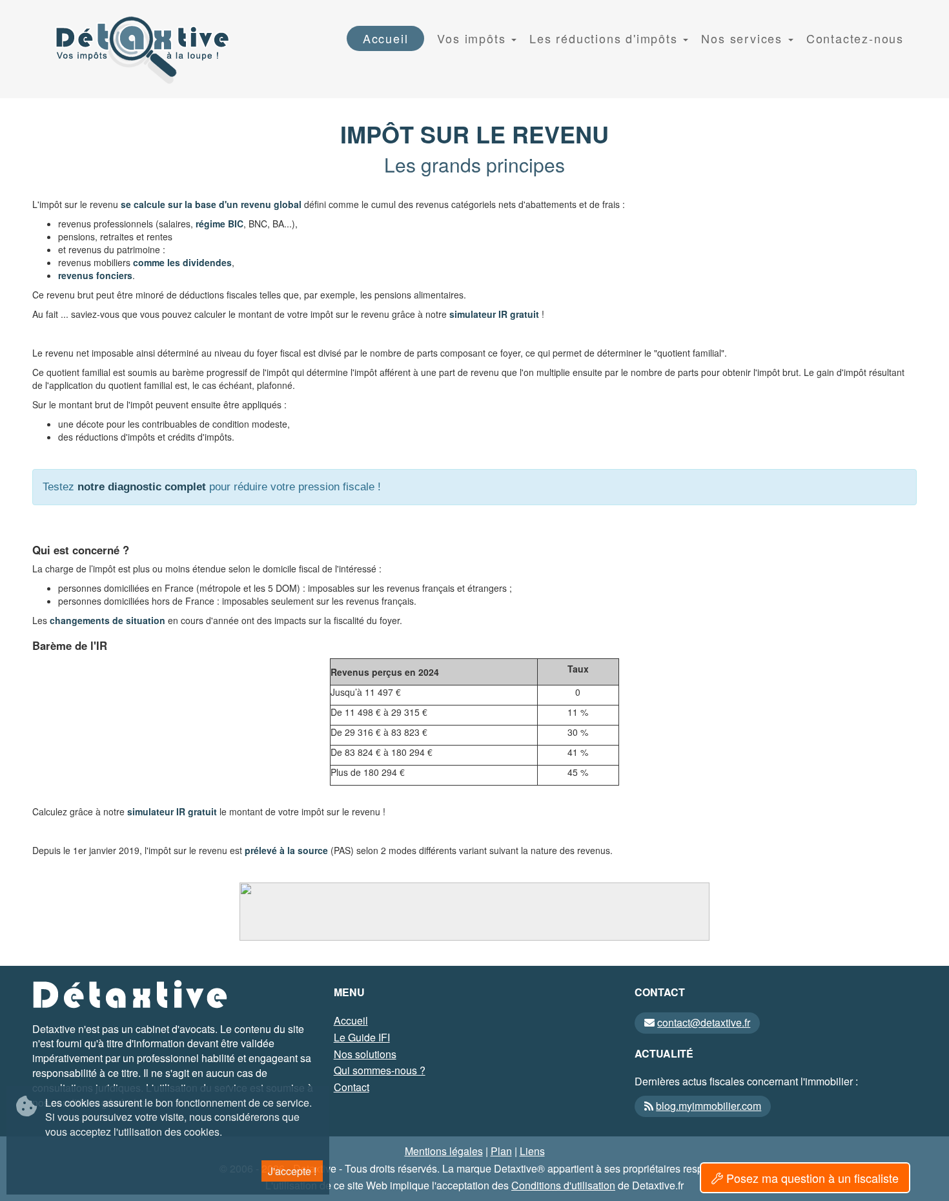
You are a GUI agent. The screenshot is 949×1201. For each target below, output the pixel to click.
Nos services (743, 38)
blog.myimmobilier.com (708, 1105)
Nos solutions (365, 1054)
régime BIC (219, 223)
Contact (351, 1087)
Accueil (386, 38)
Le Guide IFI (362, 1037)
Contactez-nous (855, 38)
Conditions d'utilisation (563, 1185)
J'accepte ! (292, 1170)
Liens (532, 1151)
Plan (501, 1151)
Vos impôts (473, 38)
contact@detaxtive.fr (703, 1022)
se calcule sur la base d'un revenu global (211, 204)
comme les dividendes (182, 262)
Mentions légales (444, 1151)
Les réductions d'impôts (605, 38)
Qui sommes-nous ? (379, 1070)
